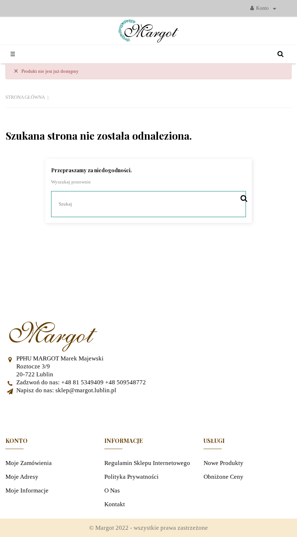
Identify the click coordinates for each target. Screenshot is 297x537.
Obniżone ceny (223, 476)
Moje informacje (27, 490)
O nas (112, 490)
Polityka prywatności (131, 476)
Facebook (148, 412)
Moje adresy (21, 476)
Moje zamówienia (28, 463)
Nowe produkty (223, 463)
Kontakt (114, 504)
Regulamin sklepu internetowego (147, 463)
